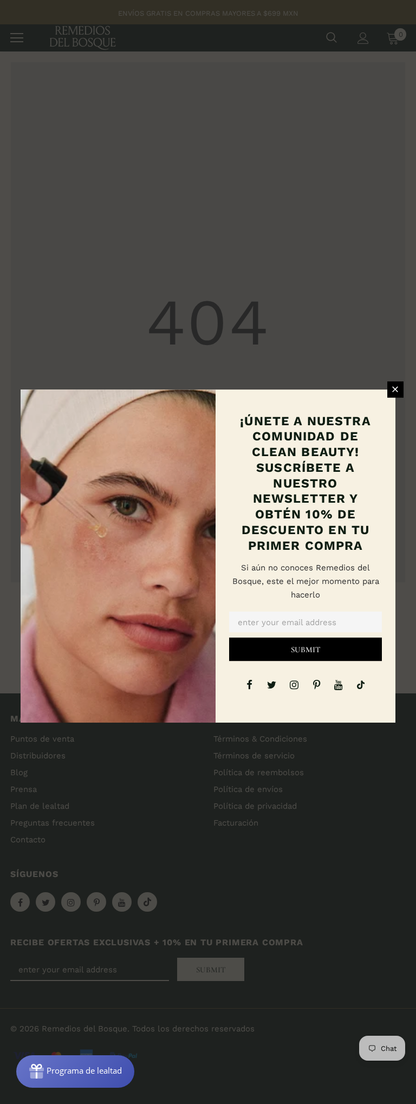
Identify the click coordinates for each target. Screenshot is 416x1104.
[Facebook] (250, 684)
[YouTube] (338, 684)
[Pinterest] (316, 684)
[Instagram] (294, 684)
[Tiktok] (361, 684)
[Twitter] (272, 684)
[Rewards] (75, 1071)
